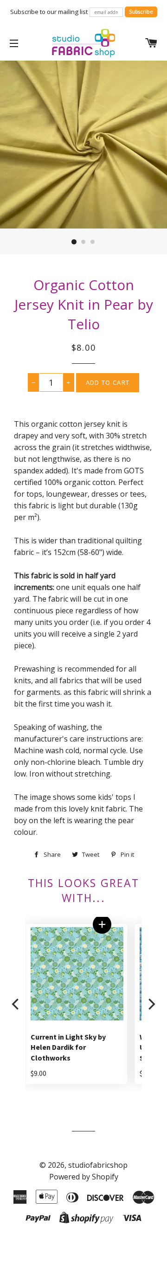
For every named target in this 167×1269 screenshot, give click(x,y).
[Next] (150, 1004)
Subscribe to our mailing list (49, 11)
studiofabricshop (98, 1165)
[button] (101, 924)
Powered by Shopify (83, 1177)
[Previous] (16, 1004)
